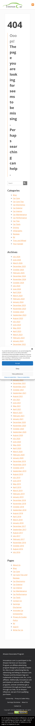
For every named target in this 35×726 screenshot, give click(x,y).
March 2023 (17, 334)
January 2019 (18, 497)
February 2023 (18, 338)
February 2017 (18, 539)
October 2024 (18, 282)
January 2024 (18, 302)
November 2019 (19, 464)
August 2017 (18, 533)
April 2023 (17, 331)
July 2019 (16, 477)
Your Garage (18, 244)
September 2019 (19, 471)
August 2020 (18, 435)
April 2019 (17, 487)
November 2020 (19, 425)
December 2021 (19, 383)
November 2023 (19, 308)
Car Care (16, 198)
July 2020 (16, 438)
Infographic (17, 231)
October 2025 (18, 269)
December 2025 (19, 266)
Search (15, 627)
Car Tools (16, 224)
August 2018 (18, 513)
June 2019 (17, 481)
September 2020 (19, 432)
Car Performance (20, 218)
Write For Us (18, 630)
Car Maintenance (20, 214)
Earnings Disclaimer (13, 702)
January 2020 (18, 458)
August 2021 (18, 396)
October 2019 (18, 468)
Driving (16, 227)
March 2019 (17, 490)
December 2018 (19, 500)
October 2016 (18, 546)
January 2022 (18, 380)
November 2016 (19, 542)
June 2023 (17, 325)
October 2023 (18, 312)
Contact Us (17, 601)
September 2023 (19, 315)
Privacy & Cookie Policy (10, 377)
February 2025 (18, 273)
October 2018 (18, 507)
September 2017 (19, 529)
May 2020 (17, 445)
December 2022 (19, 344)
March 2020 (17, 451)
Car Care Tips (18, 201)
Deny (17, 368)
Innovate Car (20, 710)
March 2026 (17, 263)
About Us (16, 565)
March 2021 (17, 412)
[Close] (33, 717)
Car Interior (17, 211)
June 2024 (17, 289)
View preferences (17, 374)
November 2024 (19, 279)
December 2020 (19, 422)
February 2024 (18, 299)
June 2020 (17, 442)
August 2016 (18, 549)
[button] (32, 349)
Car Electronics (19, 205)
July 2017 (16, 536)
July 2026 (16, 256)
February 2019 (18, 494)
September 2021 (19, 393)
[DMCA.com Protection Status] (20, 713)
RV (14, 237)
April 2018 (17, 516)
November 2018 (19, 503)
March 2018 (17, 520)
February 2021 (18, 416)
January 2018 (18, 523)
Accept (17, 363)
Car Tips (16, 221)
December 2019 (19, 461)
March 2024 (17, 295)
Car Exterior (17, 208)
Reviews (16, 234)
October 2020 (18, 429)
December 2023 (19, 305)
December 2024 (19, 276)
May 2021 (17, 406)
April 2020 (17, 448)
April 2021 (17, 409)
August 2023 (18, 318)
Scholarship (9, 698)
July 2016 (16, 552)
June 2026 (17, 260)
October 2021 (18, 390)
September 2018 (19, 510)
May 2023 (17, 328)
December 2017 (19, 526)
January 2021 (18, 419)
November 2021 (19, 386)
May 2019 (17, 484)
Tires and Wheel (19, 240)
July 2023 (16, 321)
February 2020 (18, 455)
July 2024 (16, 286)
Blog (15, 195)
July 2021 (16, 399)
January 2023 (18, 341)
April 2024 (17, 292)
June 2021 (17, 403)
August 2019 (18, 474)
